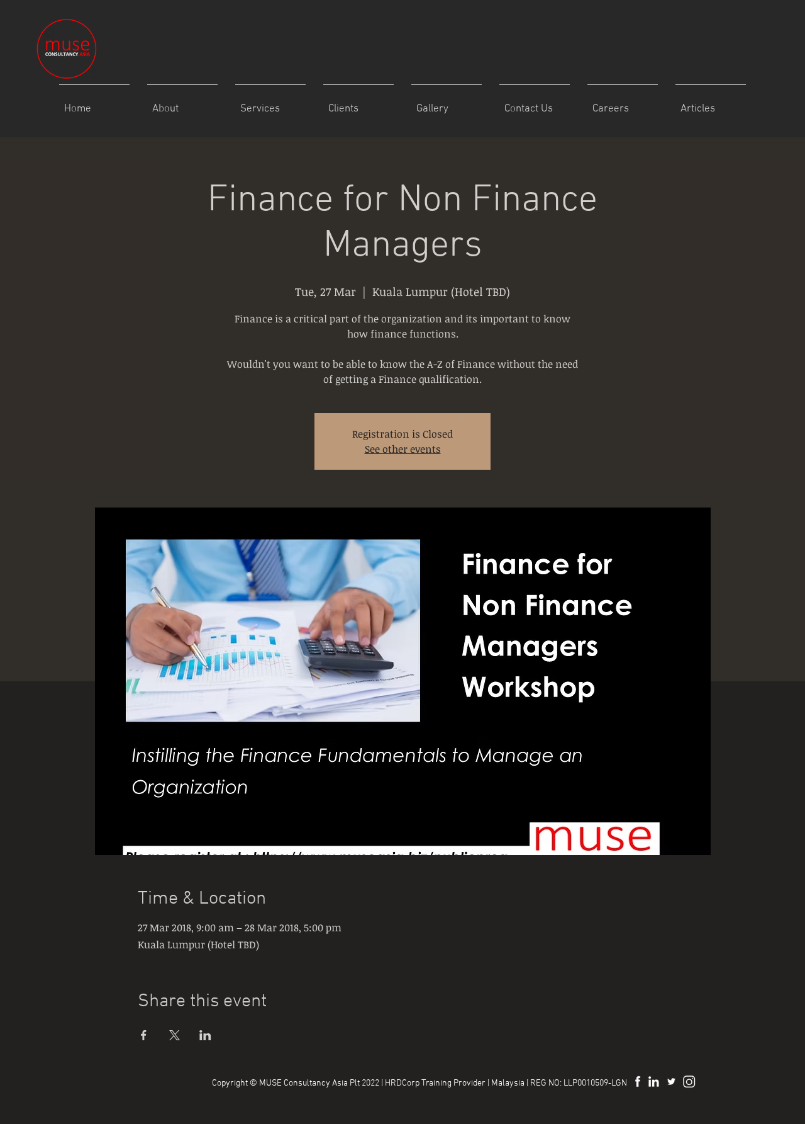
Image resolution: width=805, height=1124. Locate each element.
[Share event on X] (174, 1035)
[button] (446, 103)
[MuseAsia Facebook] (636, 1081)
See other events (403, 449)
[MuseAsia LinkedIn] (654, 1081)
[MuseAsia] (671, 1081)
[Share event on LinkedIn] (205, 1035)
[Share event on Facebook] (144, 1035)
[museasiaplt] (689, 1081)
